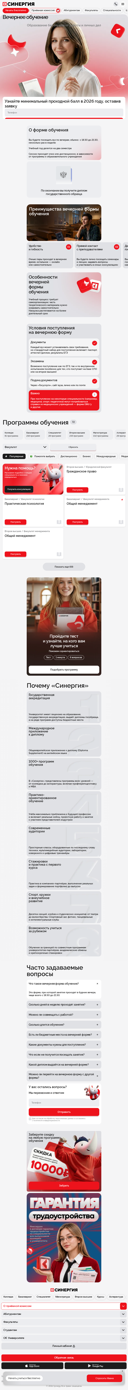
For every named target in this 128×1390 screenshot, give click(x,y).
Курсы (100, 1297)
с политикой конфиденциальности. (46, 1120)
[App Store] (32, 1365)
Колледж (8, 1297)
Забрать (64, 1185)
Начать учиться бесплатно (24, 1378)
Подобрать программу (64, 669)
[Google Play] (96, 1365)
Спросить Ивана (105, 1378)
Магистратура (62, 1297)
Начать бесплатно (15, 10)
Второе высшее (83, 1297)
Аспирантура (116, 1297)
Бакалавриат (25, 1297)
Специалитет (43, 1297)
